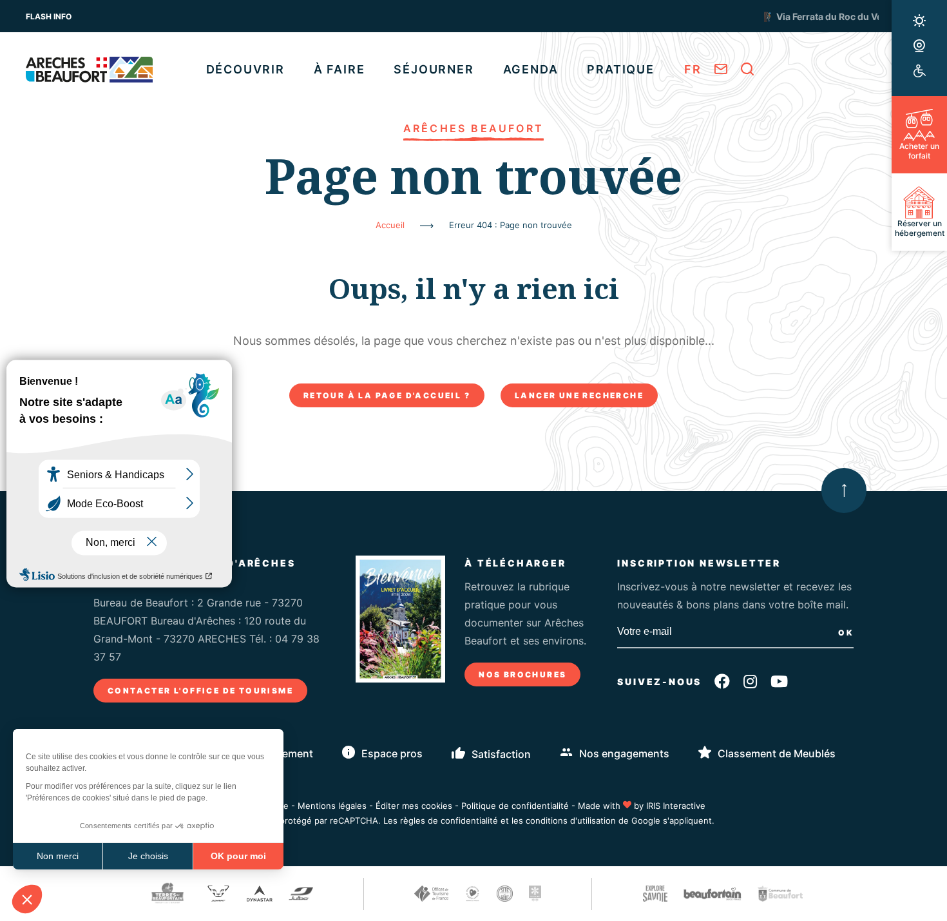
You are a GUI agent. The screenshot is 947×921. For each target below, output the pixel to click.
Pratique (620, 69)
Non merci (58, 856)
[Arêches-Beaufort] (89, 69)
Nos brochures (522, 674)
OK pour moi (238, 856)
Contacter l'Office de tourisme (200, 690)
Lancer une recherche (579, 395)
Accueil (390, 225)
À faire (339, 69)
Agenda (531, 69)
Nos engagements (624, 753)
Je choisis (148, 856)
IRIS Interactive (675, 805)
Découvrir (245, 69)
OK (846, 632)
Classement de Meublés (777, 753)
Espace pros (392, 753)
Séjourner (434, 69)
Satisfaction (501, 754)
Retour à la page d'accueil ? (386, 395)
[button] (27, 899)
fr (693, 69)
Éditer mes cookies (414, 805)
